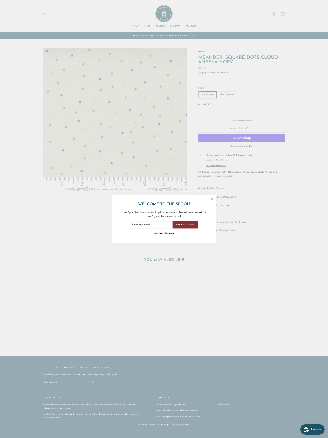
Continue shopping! (164, 233)
